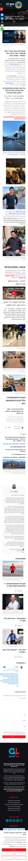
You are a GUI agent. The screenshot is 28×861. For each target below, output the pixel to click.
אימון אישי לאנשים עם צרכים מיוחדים (14, 804)
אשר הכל (14, 850)
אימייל (24, 720)
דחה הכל (14, 857)
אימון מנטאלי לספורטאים (14, 800)
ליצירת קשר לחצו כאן (13, 439)
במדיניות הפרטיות (16, 844)
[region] (14, 845)
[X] (2, 22)
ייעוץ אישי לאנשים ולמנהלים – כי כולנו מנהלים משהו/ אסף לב (15, 584)
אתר (24, 726)
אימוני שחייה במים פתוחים (14, 808)
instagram (18, 454)
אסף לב (14, 491)
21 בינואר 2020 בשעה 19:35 (13, 668)
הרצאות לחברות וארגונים (14, 810)
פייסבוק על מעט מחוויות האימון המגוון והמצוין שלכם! (14, 118)
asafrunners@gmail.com (17, 446)
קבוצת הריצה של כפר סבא (14, 806)
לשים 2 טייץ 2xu (20, 213)
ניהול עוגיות (14, 853)
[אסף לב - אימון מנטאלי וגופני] (14, 4)
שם (24, 714)
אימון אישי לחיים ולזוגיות (14, 802)
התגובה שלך (22, 698)
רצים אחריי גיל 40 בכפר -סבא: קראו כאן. (14, 444)
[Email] (2, 25)
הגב (4, 667)
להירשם (19, 733)
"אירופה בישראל (14, 64)
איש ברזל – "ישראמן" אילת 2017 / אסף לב (14, 651)
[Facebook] (2, 15)
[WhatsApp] (2, 29)
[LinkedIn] (2, 18)
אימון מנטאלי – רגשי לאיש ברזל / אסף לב (14, 619)
